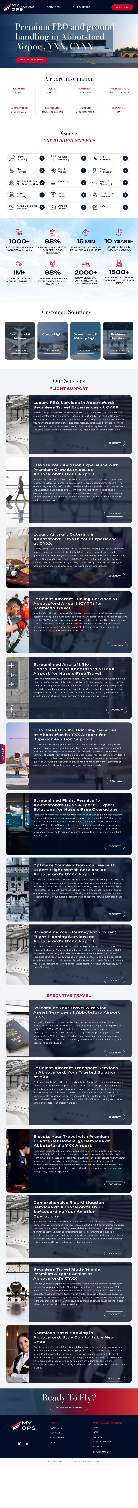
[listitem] (27, 158)
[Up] (42, 158)
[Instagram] (27, 1443)
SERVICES (55, 1432)
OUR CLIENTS (57, 1437)
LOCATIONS (56, 1428)
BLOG (53, 1442)
